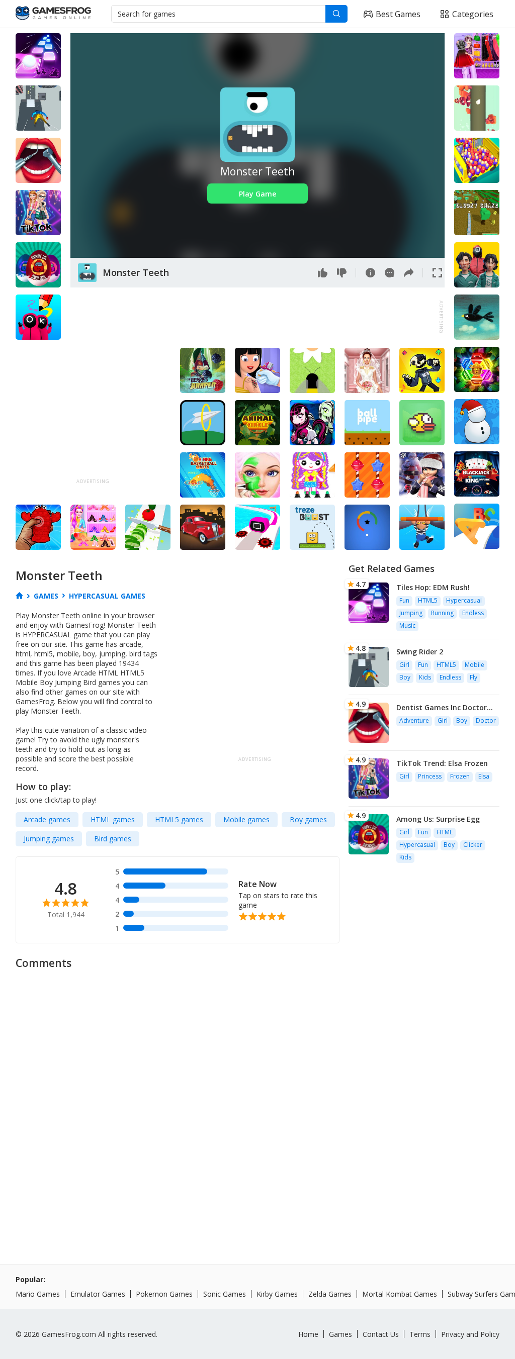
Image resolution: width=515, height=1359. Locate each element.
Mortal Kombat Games (399, 1294)
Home (308, 1334)
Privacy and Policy (470, 1334)
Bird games (112, 838)
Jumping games (49, 838)
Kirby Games (277, 1294)
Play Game (257, 194)
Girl (404, 664)
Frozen (460, 776)
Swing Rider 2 (419, 651)
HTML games (113, 819)
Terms (420, 1334)
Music (407, 625)
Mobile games (246, 819)
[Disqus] (257, 1101)
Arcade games (47, 819)
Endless (473, 613)
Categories (472, 14)
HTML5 (428, 600)
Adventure (414, 720)
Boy (404, 677)
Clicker (472, 844)
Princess (430, 776)
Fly (473, 677)
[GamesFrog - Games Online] (53, 14)
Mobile (474, 664)
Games (340, 1334)
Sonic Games (224, 1294)
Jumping (410, 613)
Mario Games (38, 1294)
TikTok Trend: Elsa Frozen (442, 763)
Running (442, 613)
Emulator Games (97, 1294)
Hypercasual (464, 600)
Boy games (308, 819)
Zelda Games (330, 1294)
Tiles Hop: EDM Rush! (433, 587)
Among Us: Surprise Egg (438, 819)
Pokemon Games (164, 1294)
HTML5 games (179, 819)
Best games (398, 14)
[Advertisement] (253, 317)
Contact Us (381, 1334)
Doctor (486, 720)
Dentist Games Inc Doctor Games (441, 707)
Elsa (483, 776)
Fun (404, 600)
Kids (425, 677)
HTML (445, 832)
